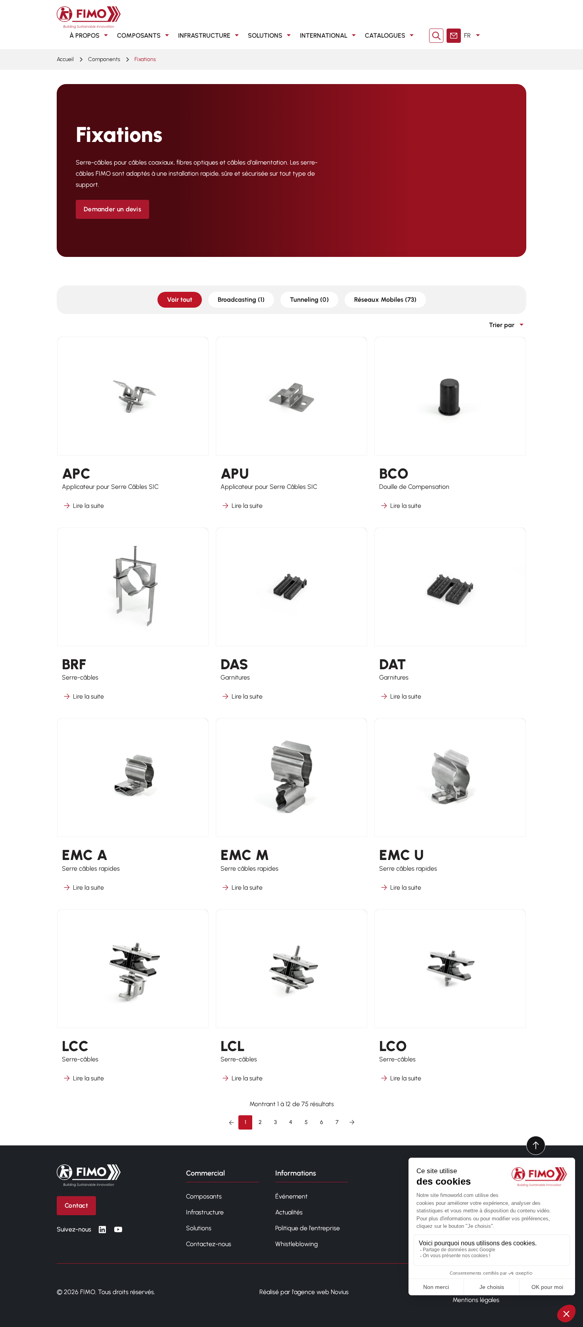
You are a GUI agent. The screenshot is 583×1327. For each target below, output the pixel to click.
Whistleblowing (296, 1244)
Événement (291, 1196)
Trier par (501, 325)
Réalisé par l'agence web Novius (304, 1292)
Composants (139, 35)
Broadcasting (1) (241, 299)
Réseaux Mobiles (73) (385, 299)
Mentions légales (476, 1300)
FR (467, 35)
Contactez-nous (208, 1244)
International (323, 35)
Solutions (265, 35)
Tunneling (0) (309, 299)
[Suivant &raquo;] (352, 1122)
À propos (84, 35)
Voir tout (179, 299)
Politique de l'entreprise (307, 1228)
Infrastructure (204, 35)
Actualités (289, 1212)
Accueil (65, 59)
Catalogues (385, 35)
